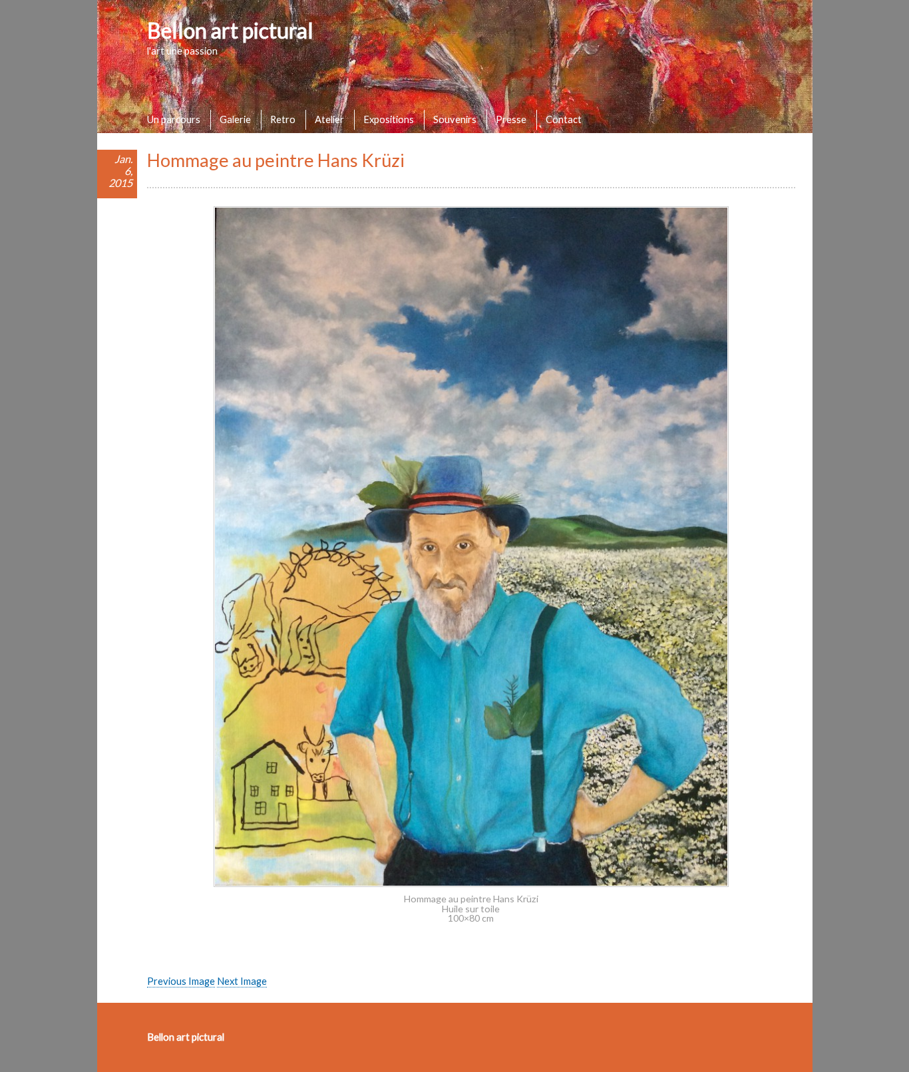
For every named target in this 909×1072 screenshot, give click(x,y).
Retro (282, 119)
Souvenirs (454, 119)
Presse (511, 119)
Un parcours (173, 119)
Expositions (388, 119)
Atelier (329, 119)
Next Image (242, 981)
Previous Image (181, 981)
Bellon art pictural (230, 30)
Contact (564, 119)
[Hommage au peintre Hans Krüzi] (471, 883)
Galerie (235, 119)
